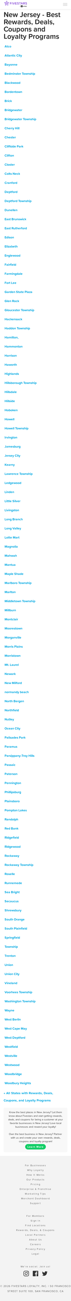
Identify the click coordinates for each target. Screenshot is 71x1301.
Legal (36, 1254)
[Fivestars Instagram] (26, 1273)
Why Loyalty (35, 1170)
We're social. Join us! (36, 1266)
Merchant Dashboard (35, 1198)
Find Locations (35, 1225)
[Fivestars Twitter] (45, 1273)
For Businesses (35, 1165)
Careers (35, 1244)
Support (35, 1203)
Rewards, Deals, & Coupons (35, 1230)
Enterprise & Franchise (36, 1189)
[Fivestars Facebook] (36, 1273)
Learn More (35, 1147)
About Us (35, 1239)
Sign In (35, 1220)
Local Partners (35, 1235)
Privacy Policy (35, 1249)
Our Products (35, 1179)
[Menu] (65, 4)
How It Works (35, 1175)
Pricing (35, 1184)
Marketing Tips (35, 1194)
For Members (35, 1216)
